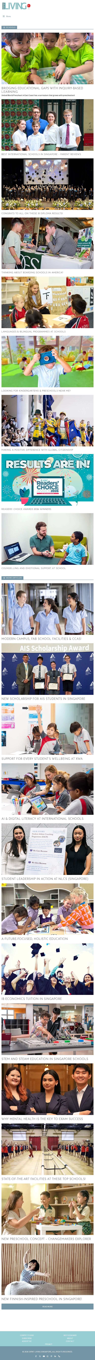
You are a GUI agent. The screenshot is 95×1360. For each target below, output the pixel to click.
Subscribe (27, 1338)
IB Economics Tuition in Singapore (31, 999)
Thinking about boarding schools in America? (32, 273)
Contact (70, 1341)
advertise (27, 1341)
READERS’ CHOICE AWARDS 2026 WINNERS (26, 509)
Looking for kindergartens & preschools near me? (36, 391)
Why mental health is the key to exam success (42, 1119)
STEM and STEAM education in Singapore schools (44, 1059)
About (70, 1338)
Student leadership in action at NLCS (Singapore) (44, 879)
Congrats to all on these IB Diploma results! (32, 213)
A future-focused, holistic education (34, 939)
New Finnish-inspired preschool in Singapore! (41, 1299)
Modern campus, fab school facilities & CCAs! (41, 639)
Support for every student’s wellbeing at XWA (42, 759)
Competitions (27, 1335)
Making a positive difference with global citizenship (37, 450)
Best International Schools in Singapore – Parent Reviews (41, 154)
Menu (8, 16)
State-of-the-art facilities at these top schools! (43, 1179)
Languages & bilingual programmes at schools (33, 332)
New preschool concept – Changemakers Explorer (46, 1239)
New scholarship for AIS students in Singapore (43, 699)
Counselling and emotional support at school (33, 568)
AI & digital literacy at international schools (42, 819)
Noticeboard (70, 1335)
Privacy (48, 1344)
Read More (47, 1306)
